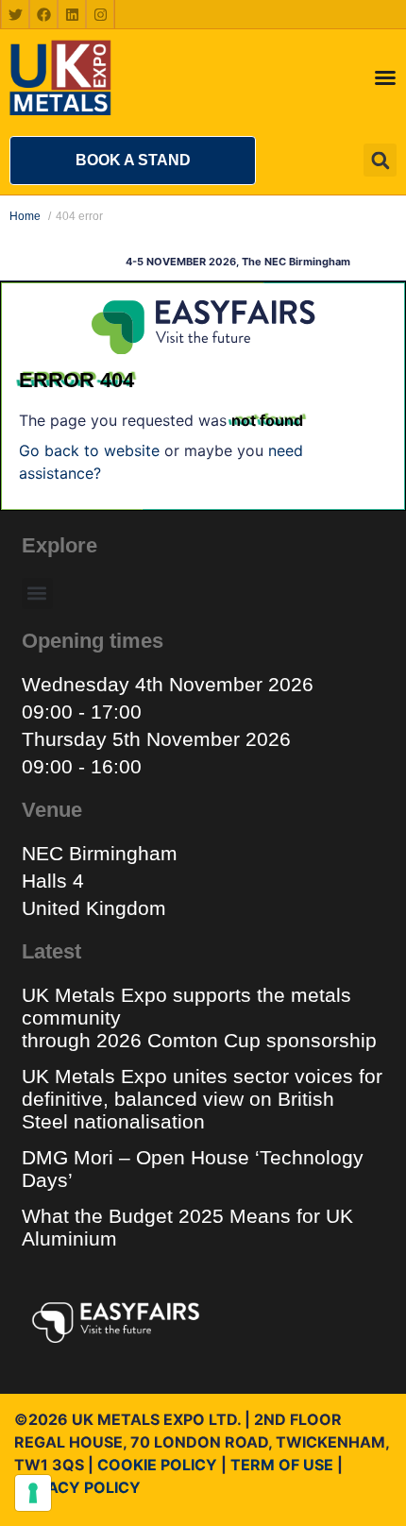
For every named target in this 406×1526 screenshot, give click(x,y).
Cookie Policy (157, 1464)
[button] (132, 160)
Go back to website (89, 450)
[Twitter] (15, 14)
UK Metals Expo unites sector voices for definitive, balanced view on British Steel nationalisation (202, 1098)
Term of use (281, 1464)
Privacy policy (77, 1487)
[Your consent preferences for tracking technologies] (33, 1493)
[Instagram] (100, 14)
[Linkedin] (72, 14)
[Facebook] (43, 14)
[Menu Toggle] (385, 77)
